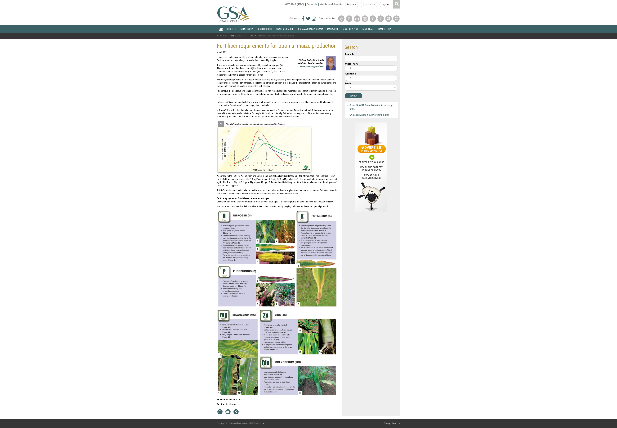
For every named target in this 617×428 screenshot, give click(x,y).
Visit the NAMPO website (331, 4)
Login (384, 4)
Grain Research (284, 29)
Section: (349, 83)
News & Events (350, 29)
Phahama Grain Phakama (310, 29)
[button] (351, 4)
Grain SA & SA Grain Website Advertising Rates (371, 107)
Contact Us (312, 4)
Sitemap (387, 423)
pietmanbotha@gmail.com (312, 66)
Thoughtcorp (258, 423)
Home (221, 29)
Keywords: (350, 54)
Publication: (350, 73)
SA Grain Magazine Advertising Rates (369, 114)
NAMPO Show (384, 29)
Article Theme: (352, 64)
